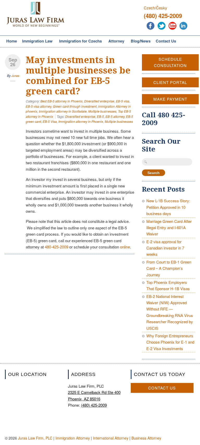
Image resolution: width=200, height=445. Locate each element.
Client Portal (170, 82)
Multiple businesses (102, 111)
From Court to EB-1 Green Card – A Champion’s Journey (168, 268)
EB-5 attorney (114, 116)
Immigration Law (37, 41)
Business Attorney (146, 438)
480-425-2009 (56, 246)
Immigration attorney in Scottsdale (63, 111)
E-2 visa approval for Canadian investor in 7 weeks (165, 248)
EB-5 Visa (50, 121)
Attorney (115, 41)
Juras (15, 75)
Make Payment (170, 99)
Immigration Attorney (72, 438)
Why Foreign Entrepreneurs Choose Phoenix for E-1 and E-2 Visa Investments (170, 342)
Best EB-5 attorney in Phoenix (61, 101)
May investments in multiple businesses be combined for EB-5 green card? (78, 75)
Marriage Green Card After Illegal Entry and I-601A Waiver (169, 227)
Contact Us (166, 41)
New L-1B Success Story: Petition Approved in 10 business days (168, 207)
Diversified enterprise (99, 101)
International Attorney (110, 438)
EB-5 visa (122, 101)
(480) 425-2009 (163, 15)
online (125, 246)
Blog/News (141, 41)
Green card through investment (75, 106)
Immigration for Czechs (80, 41)
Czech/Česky (155, 7)
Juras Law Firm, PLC (35, 438)
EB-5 (100, 116)
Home (11, 41)
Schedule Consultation (170, 62)
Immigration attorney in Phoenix (80, 121)
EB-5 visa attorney (38, 106)
